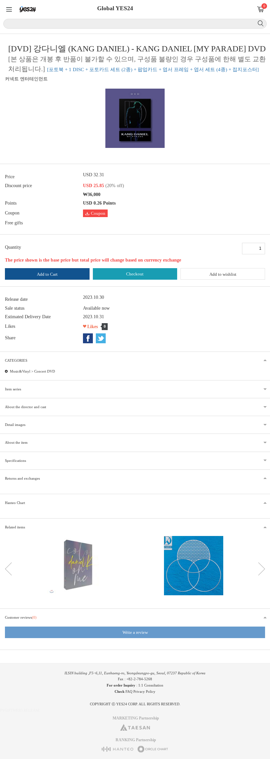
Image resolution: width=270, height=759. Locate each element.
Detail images (15, 425)
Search (260, 23)
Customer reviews (21, 617)
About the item (16, 442)
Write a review (135, 632)
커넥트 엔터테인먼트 (26, 78)
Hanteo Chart (15, 503)
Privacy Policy (144, 691)
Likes (92, 326)
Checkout (135, 273)
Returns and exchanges (22, 478)
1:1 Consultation (150, 685)
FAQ (128, 691)
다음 (261, 569)
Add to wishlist (222, 274)
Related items (15, 527)
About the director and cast (25, 407)
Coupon (98, 213)
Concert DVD (44, 371)
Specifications (15, 461)
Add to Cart (47, 274)
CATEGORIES (16, 360)
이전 (8, 569)
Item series (13, 389)
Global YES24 (115, 8)
